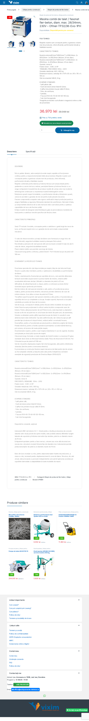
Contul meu (13, 656)
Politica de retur (14, 615)
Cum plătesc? (14, 612)
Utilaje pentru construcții (31, 10)
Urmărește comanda (16, 659)
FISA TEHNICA (44, 39)
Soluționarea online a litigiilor (19, 644)
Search (77, 2)
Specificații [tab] (30, 152)
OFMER (40, 480)
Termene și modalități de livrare (20, 618)
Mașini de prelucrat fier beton (58, 10)
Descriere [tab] (11, 152)
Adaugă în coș (68, 130)
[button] (34, 16)
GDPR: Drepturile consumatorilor (20, 637)
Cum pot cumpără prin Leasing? (20, 608)
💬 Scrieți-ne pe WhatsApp (77, 710)
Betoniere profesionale (40, 512)
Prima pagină (11, 10)
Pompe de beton (14, 548)
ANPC (11, 640)
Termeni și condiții (15, 630)
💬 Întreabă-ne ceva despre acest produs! (56, 123)
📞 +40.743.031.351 (21, 684)
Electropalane (38, 548)
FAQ (10, 663)
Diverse (11, 512)
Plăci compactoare (64, 512)
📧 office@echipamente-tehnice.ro (25, 689)
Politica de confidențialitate (18, 634)
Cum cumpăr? (14, 605)
